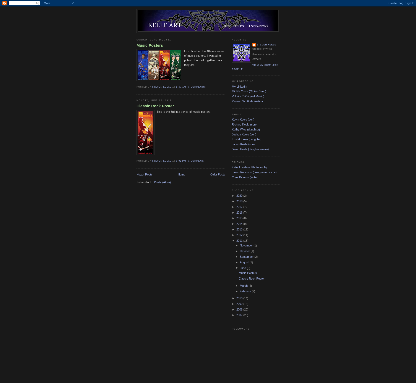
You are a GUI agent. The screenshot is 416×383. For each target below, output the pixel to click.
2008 (239, 309)
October (245, 251)
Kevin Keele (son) (243, 119)
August (245, 262)
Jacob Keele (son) (243, 144)
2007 (239, 315)
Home (181, 174)
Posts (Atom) (162, 182)
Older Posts (217, 174)
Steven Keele (266, 44)
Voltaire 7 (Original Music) (248, 96)
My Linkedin (239, 86)
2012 (239, 235)
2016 (239, 212)
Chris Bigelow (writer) (245, 177)
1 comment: (196, 161)
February (246, 291)
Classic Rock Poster (155, 106)
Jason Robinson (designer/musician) (254, 172)
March (244, 285)
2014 (239, 223)
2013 (239, 229)
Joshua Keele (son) (244, 134)
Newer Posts (144, 174)
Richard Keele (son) (244, 124)
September (247, 256)
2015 (239, 218)
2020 (239, 195)
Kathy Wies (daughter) (246, 129)
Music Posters (149, 45)
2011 (239, 240)
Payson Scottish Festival (247, 101)
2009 (239, 304)
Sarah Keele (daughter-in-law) (250, 149)
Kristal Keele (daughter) (246, 139)
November (247, 245)
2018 (239, 201)
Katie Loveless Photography (249, 167)
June (243, 268)
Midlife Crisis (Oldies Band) (249, 91)
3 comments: (197, 87)
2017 (239, 207)
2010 (239, 298)
